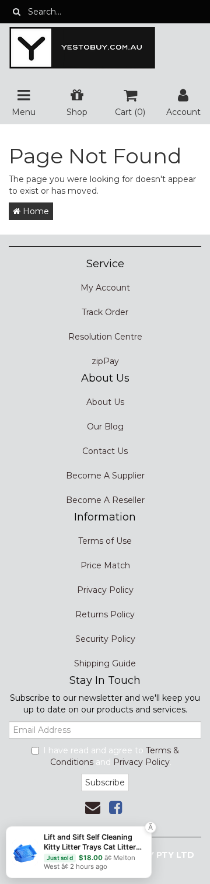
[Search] (16, 11)
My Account (105, 287)
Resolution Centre (105, 336)
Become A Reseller (105, 500)
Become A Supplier (105, 475)
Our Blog (105, 426)
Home (34, 211)
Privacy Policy (105, 590)
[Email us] (92, 807)
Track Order (105, 312)
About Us (105, 402)
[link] (115, 807)
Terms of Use (105, 541)
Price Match (105, 565)
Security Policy (105, 639)
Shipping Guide (105, 663)
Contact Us (105, 451)
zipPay (105, 361)
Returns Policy (105, 614)
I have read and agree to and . (111, 756)
